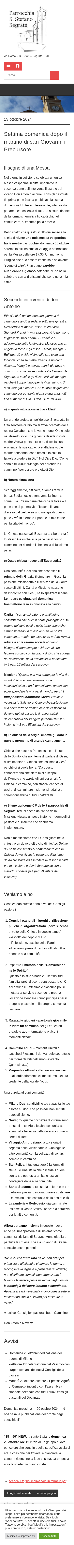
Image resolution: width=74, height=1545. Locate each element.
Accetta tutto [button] (49, 1536)
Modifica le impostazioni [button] (21, 1536)
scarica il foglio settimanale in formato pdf (37, 1481)
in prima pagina (46, 1493)
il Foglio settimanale (19, 1493)
